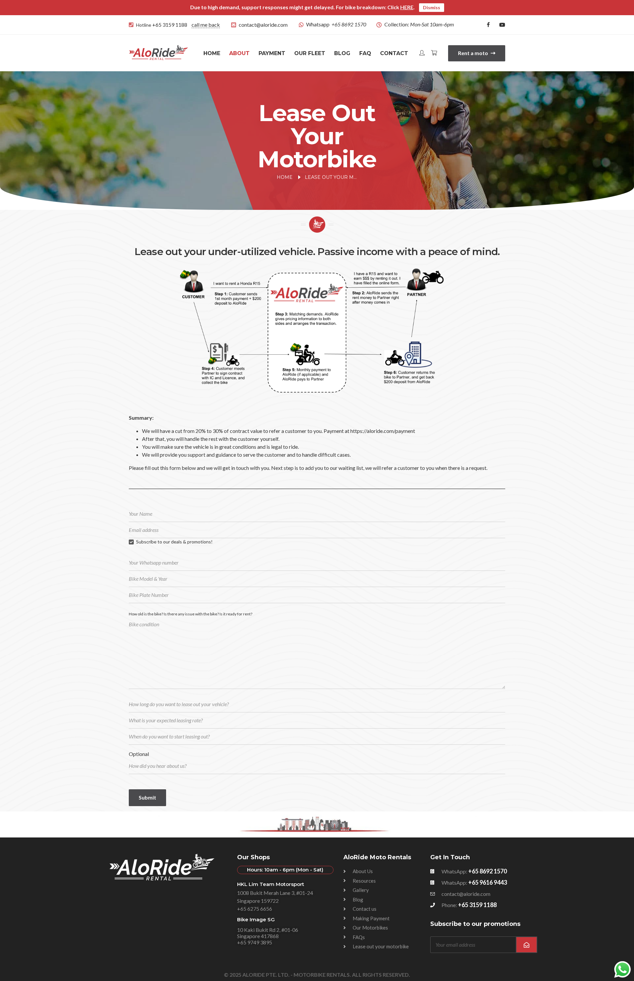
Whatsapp (336, 24)
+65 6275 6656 (254, 908)
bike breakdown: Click (379, 7)
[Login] (422, 53)
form (175, 468)
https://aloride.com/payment (382, 431)
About (239, 53)
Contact (394, 53)
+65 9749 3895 (254, 942)
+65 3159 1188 (169, 24)
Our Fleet (309, 53)
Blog (342, 53)
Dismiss (431, 7)
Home (211, 53)
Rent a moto (473, 53)
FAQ (365, 53)
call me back (206, 24)
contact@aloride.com (263, 24)
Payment (272, 53)
